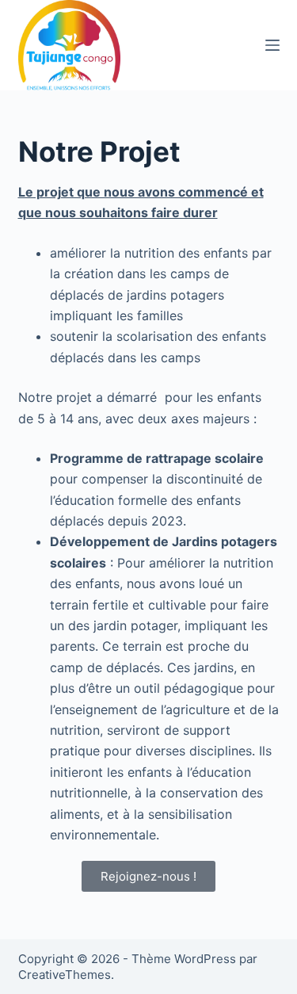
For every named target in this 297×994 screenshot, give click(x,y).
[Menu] (272, 45)
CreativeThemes (64, 974)
